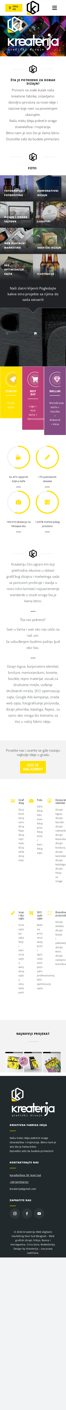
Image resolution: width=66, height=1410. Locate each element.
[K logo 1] (33, 1)
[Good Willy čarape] (33, 1056)
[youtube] (39, 1216)
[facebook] (27, 1216)
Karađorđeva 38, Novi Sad (25, 1178)
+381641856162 (19, 1185)
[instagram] (15, 1216)
